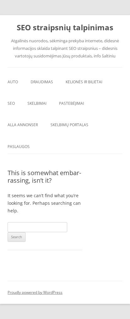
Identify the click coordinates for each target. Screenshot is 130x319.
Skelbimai (36, 103)
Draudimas (42, 82)
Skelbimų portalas (69, 124)
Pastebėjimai (71, 103)
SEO (11, 103)
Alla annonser (23, 124)
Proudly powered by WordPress (35, 292)
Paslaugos (19, 146)
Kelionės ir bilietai (84, 82)
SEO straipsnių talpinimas (65, 27)
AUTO (13, 82)
